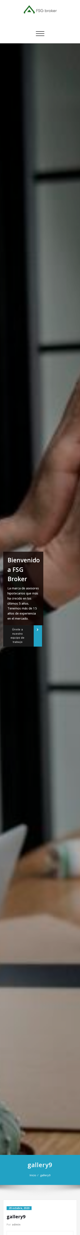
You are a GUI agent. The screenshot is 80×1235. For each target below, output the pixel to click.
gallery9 (45, 1175)
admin (16, 1224)
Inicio (33, 1175)
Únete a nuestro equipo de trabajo (18, 636)
